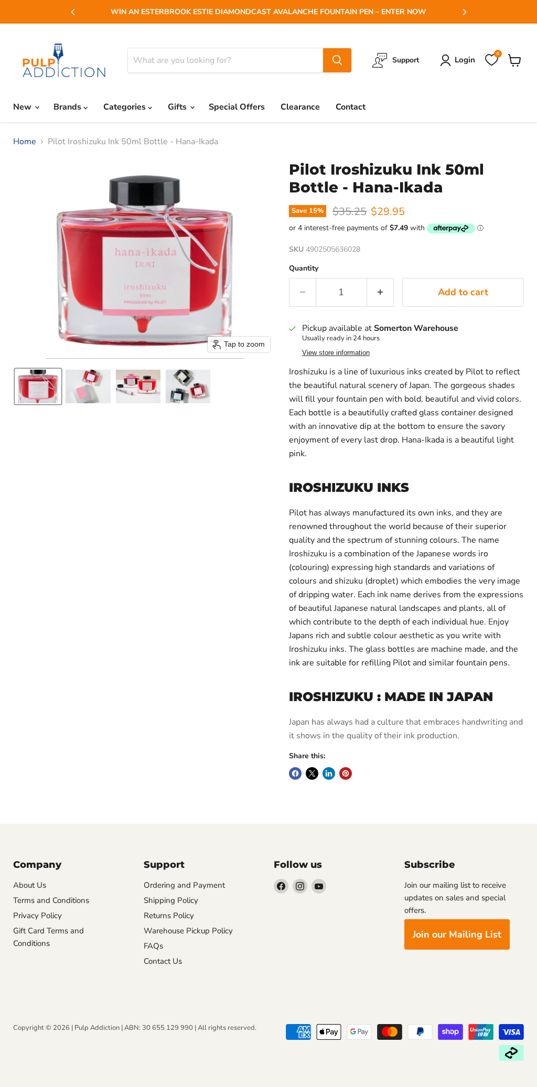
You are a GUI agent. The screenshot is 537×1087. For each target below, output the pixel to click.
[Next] (464, 12)
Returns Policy (169, 915)
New (23, 107)
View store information (336, 353)
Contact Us (163, 961)
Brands (68, 107)
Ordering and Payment (184, 885)
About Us (29, 885)
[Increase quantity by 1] (380, 292)
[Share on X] (312, 773)
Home (24, 141)
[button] (38, 386)
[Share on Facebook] (295, 773)
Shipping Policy (171, 900)
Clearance (300, 107)
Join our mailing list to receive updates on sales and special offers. (455, 898)
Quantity (303, 268)
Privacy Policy (37, 915)
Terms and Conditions (51, 900)
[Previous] (73, 12)
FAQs (153, 946)
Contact (351, 107)
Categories (125, 107)
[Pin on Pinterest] (345, 773)
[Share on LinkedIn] (329, 773)
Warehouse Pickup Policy (188, 930)
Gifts (178, 107)
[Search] (337, 60)
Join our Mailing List (457, 934)
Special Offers (237, 107)
